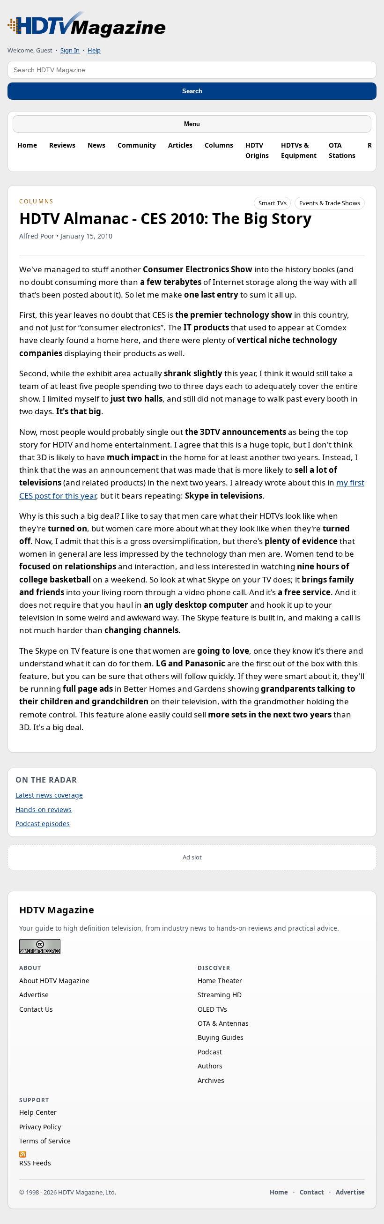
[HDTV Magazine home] (86, 24)
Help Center (38, 1112)
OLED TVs (212, 1009)
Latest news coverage (49, 795)
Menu (192, 123)
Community (137, 145)
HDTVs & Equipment (299, 150)
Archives (211, 1080)
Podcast (210, 1051)
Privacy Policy (40, 1126)
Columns (219, 145)
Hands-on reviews (43, 809)
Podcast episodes (42, 823)
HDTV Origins (257, 150)
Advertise (34, 994)
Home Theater (220, 980)
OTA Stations (342, 150)
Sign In (70, 50)
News (96, 145)
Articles (180, 145)
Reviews (62, 145)
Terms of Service (45, 1140)
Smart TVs (272, 203)
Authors (210, 1065)
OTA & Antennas (223, 1023)
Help (94, 50)
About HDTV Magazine (54, 980)
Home (27, 145)
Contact (312, 1192)
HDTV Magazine (56, 909)
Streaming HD (220, 994)
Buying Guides (221, 1037)
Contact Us (36, 1009)
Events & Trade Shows (329, 203)
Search (192, 91)
